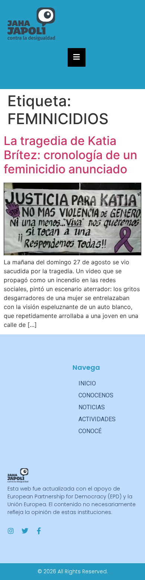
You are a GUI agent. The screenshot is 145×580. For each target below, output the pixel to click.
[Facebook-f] (39, 530)
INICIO (87, 383)
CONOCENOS (95, 395)
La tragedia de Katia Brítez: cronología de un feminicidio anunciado (70, 155)
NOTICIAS (91, 407)
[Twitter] (25, 530)
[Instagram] (10, 530)
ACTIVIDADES (97, 419)
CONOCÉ (90, 431)
